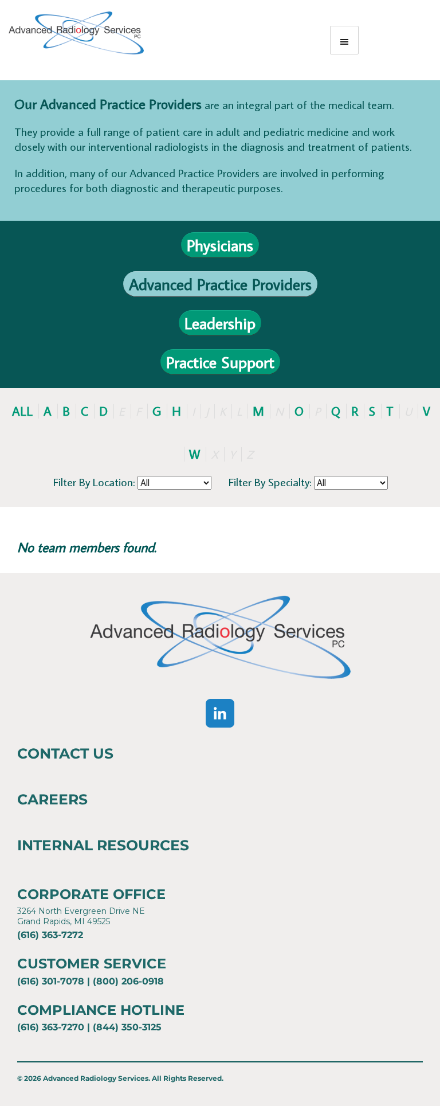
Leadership (220, 323)
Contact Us (65, 753)
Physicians (220, 245)
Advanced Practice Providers (220, 284)
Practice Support (220, 362)
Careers (52, 799)
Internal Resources (103, 845)
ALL (22, 410)
